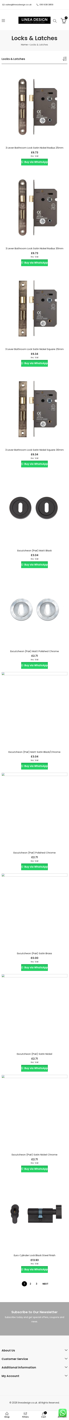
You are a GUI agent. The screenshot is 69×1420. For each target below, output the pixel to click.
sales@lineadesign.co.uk (18, 4)
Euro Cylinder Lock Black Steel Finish (34, 1255)
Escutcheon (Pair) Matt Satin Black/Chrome (34, 752)
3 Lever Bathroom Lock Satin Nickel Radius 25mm (34, 147)
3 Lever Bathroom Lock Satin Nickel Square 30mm (34, 449)
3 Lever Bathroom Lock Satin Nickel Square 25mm (34, 349)
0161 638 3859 (46, 4)
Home (24, 44)
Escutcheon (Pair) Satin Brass (34, 953)
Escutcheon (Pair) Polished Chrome (34, 852)
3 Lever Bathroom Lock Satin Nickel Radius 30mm (34, 248)
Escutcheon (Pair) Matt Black (34, 550)
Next (45, 1283)
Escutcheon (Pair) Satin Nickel (34, 1054)
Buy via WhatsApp (36, 162)
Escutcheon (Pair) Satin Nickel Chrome (34, 1154)
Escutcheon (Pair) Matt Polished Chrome (34, 651)
